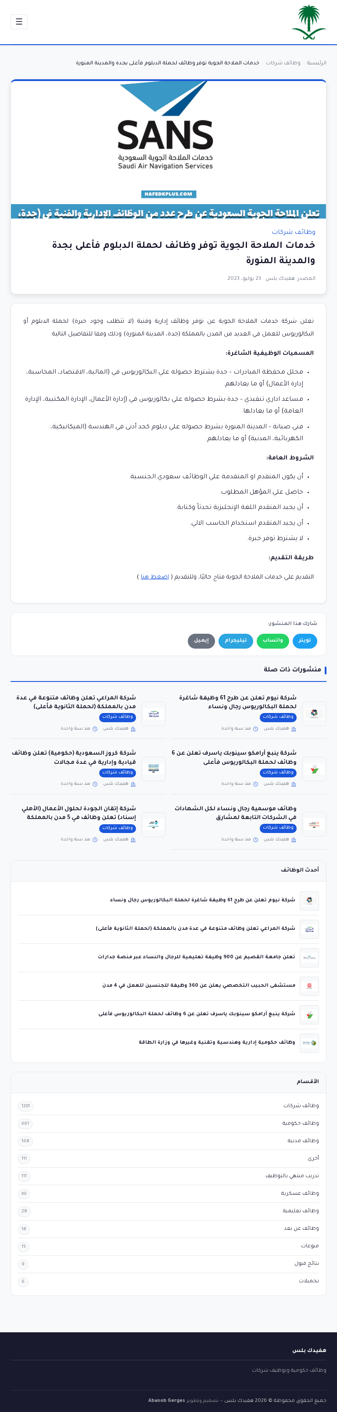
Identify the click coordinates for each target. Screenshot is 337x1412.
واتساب (273, 641)
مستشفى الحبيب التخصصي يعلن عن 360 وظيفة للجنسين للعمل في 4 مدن (198, 985)
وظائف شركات (293, 233)
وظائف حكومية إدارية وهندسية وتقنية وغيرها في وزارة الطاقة (217, 1042)
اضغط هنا (155, 577)
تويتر (305, 641)
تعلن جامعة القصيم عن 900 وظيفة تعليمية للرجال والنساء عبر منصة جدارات (196, 957)
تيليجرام (236, 641)
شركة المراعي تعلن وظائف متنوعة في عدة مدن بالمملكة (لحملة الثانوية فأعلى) (195, 929)
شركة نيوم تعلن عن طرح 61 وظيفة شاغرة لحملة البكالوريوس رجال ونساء (202, 900)
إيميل (201, 641)
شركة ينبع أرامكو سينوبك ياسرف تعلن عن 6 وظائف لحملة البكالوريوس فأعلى (196, 1014)
